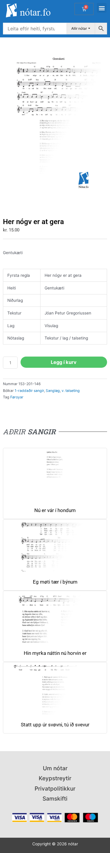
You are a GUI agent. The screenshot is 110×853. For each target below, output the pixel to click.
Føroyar (16, 397)
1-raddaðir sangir (29, 390)
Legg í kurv (64, 362)
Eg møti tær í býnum (55, 582)
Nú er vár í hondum (55, 510)
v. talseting (71, 390)
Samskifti (55, 798)
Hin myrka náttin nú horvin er (55, 653)
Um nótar (55, 768)
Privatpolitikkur (55, 788)
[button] (101, 8)
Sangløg (53, 390)
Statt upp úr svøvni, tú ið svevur (55, 725)
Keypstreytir (55, 778)
